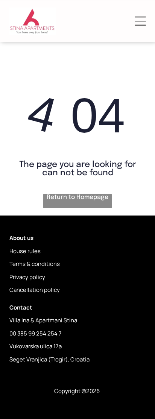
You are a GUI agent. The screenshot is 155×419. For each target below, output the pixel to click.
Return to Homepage (77, 197)
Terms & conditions (34, 264)
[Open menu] (140, 21)
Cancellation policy (34, 290)
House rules (25, 251)
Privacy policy (27, 277)
